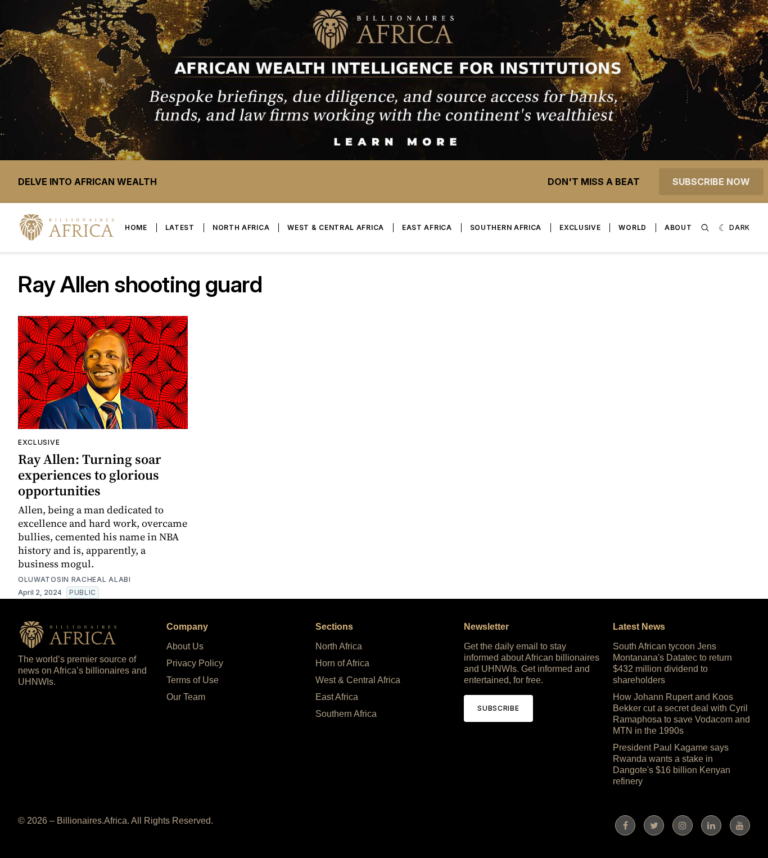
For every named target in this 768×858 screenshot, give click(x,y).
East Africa (427, 227)
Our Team (185, 697)
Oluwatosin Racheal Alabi (74, 579)
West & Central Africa (335, 227)
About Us (185, 646)
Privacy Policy (194, 663)
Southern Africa (506, 227)
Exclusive (579, 227)
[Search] (705, 227)
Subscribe (498, 708)
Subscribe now (711, 181)
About (678, 227)
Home (136, 227)
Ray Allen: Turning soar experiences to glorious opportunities (89, 475)
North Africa (241, 227)
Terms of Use (192, 680)
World (632, 227)
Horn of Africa (342, 663)
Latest (180, 227)
